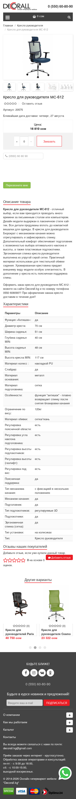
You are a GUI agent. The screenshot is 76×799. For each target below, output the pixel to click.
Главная (8, 25)
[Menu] (7, 16)
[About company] (69, 715)
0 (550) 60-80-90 (60, 6)
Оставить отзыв (32, 103)
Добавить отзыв (61, 557)
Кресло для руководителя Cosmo (56, 632)
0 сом (40, 16)
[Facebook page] (25, 672)
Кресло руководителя (30, 25)
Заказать (49, 141)
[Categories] (69, 730)
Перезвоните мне (17, 185)
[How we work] (69, 722)
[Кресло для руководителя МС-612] (38, 57)
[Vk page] (42, 672)
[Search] (69, 16)
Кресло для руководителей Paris (19, 632)
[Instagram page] (34, 672)
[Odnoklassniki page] (50, 672)
